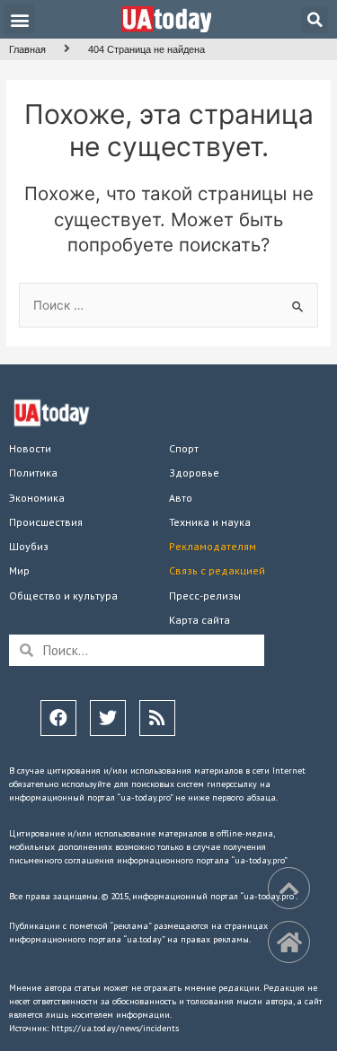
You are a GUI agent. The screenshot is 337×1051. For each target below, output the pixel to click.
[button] (19, 19)
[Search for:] (168, 305)
